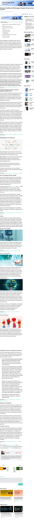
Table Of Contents (4, 22)
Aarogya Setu (13, 186)
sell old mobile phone (11, 445)
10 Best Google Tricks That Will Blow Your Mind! (13, 173)
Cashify (10, 447)
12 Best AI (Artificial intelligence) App (11, 87)
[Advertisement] (11, 56)
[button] (20, 484)
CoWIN (19, 186)
